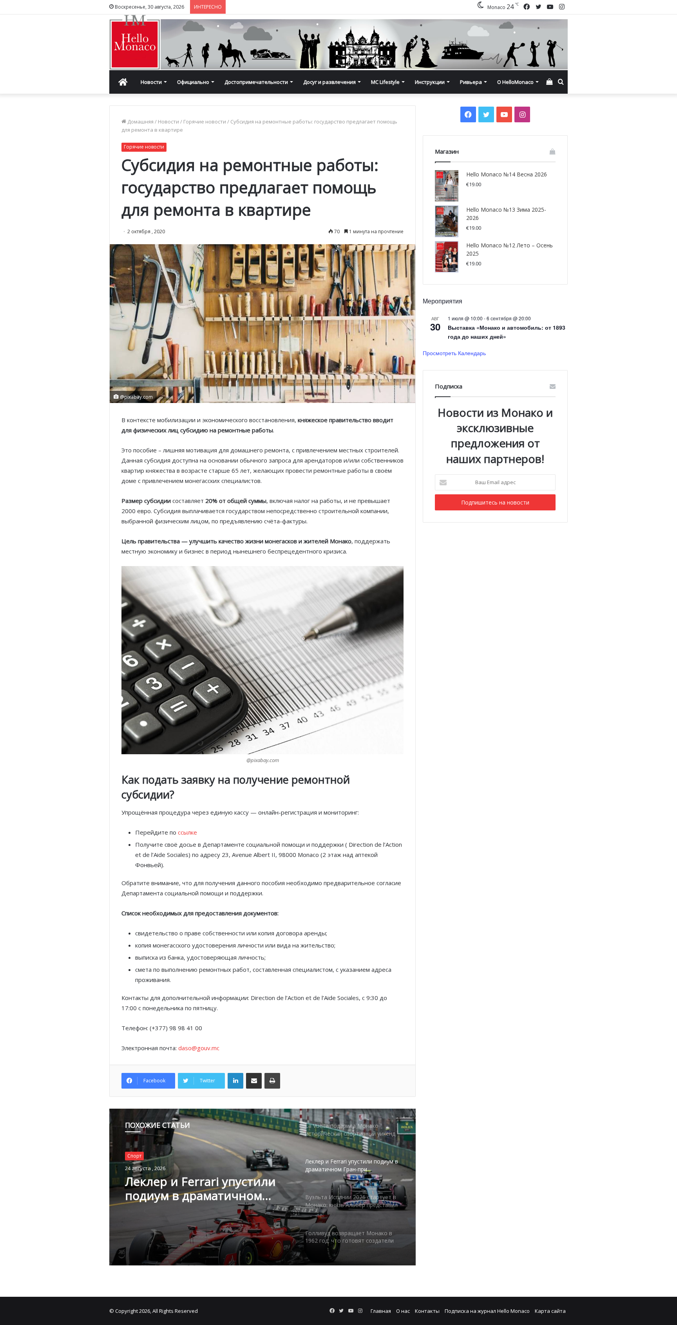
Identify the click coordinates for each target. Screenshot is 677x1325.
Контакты (427, 1310)
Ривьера (471, 81)
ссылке (187, 832)
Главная (381, 1310)
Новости (151, 81)
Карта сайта (550, 1310)
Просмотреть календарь (454, 353)
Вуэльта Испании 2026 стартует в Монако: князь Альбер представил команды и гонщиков (198, 1188)
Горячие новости (204, 121)
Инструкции (430, 81)
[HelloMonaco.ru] (338, 42)
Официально (193, 81)
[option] (262, 1187)
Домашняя (140, 121)
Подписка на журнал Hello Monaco (487, 1310)
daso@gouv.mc (198, 1048)
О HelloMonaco (515, 81)
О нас (403, 1310)
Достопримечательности (256, 81)
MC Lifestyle (385, 81)
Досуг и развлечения (329, 81)
